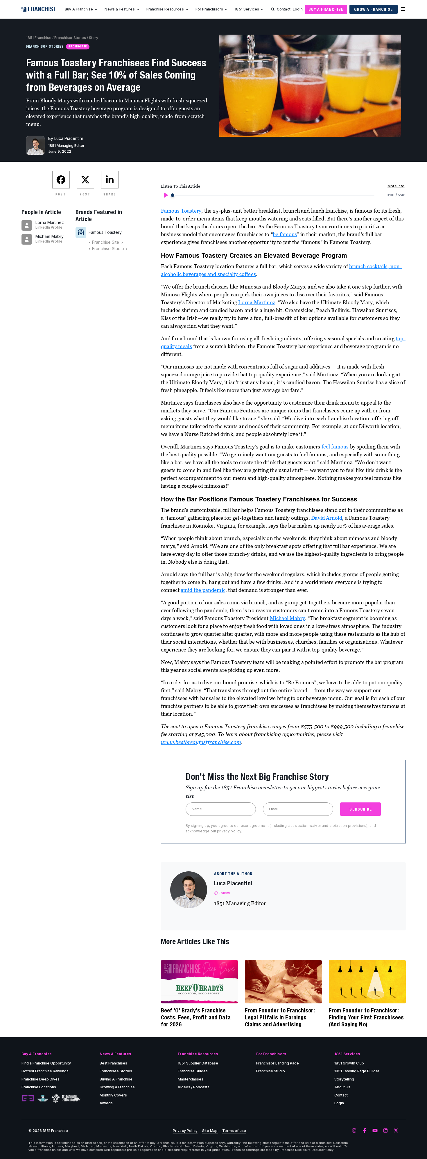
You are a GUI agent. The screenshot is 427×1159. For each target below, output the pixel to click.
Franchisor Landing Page (277, 1063)
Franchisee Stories (116, 1071)
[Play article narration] (165, 195)
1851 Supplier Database (198, 1063)
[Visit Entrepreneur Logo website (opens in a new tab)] (27, 1098)
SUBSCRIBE (360, 809)
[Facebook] (364, 1131)
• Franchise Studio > (108, 248)
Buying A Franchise (116, 1079)
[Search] (272, 9)
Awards (106, 1103)
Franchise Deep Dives (40, 1079)
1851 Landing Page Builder (356, 1071)
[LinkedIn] (385, 1131)
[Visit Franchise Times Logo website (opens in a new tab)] (43, 1098)
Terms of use (234, 1131)
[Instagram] (354, 1131)
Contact (283, 9)
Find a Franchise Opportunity (46, 1063)
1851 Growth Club (349, 1063)
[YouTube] (375, 1131)
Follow (224, 893)
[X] (396, 1131)
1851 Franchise (38, 37)
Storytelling (344, 1079)
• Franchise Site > (106, 242)
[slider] (172, 195)
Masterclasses (190, 1079)
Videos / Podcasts (193, 1087)
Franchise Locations (38, 1087)
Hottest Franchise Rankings (45, 1071)
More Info (395, 186)
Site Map (210, 1131)
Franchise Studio (270, 1071)
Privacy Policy (185, 1131)
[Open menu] (403, 9)
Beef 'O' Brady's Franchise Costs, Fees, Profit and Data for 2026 (196, 1017)
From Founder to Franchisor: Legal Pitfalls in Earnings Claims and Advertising (280, 1017)
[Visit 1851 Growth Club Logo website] (71, 1098)
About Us (342, 1087)
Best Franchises (113, 1063)
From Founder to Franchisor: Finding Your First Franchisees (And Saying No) (366, 1017)
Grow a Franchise (373, 9)
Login (298, 9)
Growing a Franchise (117, 1087)
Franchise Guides (193, 1071)
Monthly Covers (113, 1095)
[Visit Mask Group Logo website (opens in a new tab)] (55, 1098)
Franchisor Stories (70, 37)
